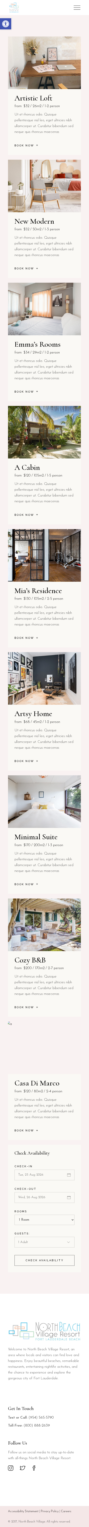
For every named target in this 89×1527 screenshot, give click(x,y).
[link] (5, 23)
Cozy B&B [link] (30, 960)
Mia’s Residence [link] (38, 590)
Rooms (20, 1211)
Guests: (22, 1233)
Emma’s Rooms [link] (37, 344)
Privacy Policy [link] (50, 1511)
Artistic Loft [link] (33, 98)
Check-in (23, 1166)
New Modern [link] (34, 221)
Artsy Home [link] (33, 713)
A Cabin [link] (27, 467)
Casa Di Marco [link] (36, 1083)
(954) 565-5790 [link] (41, 1417)
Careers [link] (66, 1511)
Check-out (25, 1188)
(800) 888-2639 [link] (37, 1425)
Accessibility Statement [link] (23, 1511)
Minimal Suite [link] (35, 836)
